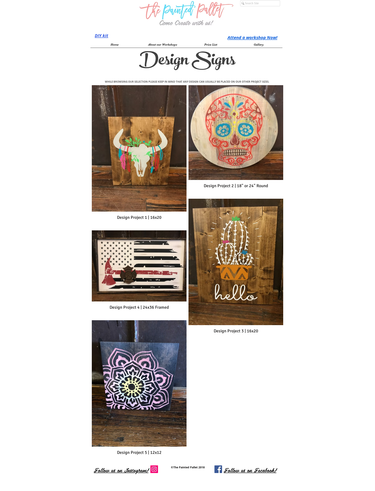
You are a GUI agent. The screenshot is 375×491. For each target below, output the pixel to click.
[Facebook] (218, 469)
